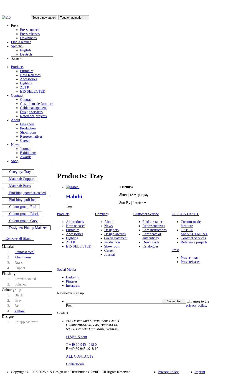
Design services (31, 112)
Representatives (31, 136)
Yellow (19, 311)
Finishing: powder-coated (27, 193)
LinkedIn (72, 277)
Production (28, 128)
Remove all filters (18, 238)
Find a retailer (21, 42)
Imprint (200, 372)
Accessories (28, 79)
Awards (25, 157)
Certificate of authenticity (151, 236)
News (15, 145)
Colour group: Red (22, 207)
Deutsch (26, 54)
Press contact (29, 30)
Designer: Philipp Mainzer (27, 228)
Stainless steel (24, 252)
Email (70, 306)
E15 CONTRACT (185, 214)
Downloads (28, 38)
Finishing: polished (22, 200)
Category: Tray (19, 172)
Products (17, 67)
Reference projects (33, 116)
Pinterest (72, 281)
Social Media (66, 269)
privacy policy (196, 305)
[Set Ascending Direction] (149, 203)
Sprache (17, 46)
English (25, 50)
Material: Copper (20, 179)
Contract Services (193, 238)
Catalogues (150, 246)
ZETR (24, 87)
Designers (27, 124)
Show (123, 195)
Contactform (75, 364)
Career (25, 140)
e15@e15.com (76, 337)
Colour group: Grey (23, 221)
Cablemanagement (33, 108)
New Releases (30, 75)
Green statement (115, 238)
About (15, 120)
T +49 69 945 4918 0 (81, 344)
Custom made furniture (36, 104)
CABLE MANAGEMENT (194, 232)
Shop (14, 161)
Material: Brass (19, 186)
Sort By (124, 203)
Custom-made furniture (191, 224)
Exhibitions (28, 153)
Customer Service (146, 214)
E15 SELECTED (33, 91)
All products (75, 222)
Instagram (73, 285)
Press (175, 250)
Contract (17, 95)
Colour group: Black (23, 214)
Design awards (115, 234)
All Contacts (80, 356)
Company (102, 214)
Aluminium (22, 257)
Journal (25, 149)
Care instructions (154, 230)
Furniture (26, 71)
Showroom (28, 132)
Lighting (26, 83)
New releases (75, 226)
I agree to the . (197, 303)
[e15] (6, 17)
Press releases (30, 34)
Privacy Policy (168, 372)
